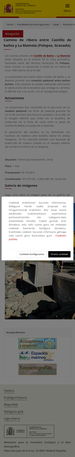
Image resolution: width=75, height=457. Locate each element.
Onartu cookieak (59, 254)
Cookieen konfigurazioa (32, 254)
